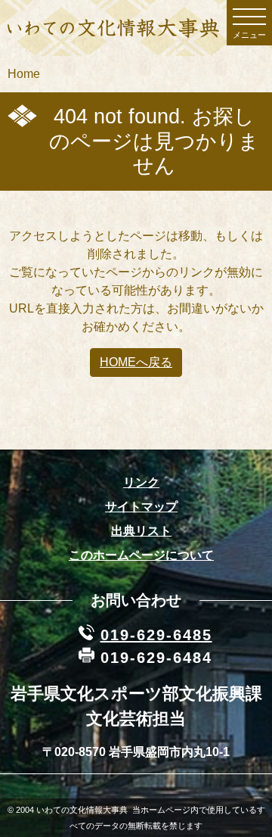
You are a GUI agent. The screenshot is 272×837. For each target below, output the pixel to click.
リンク (141, 482)
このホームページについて (141, 555)
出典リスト (141, 530)
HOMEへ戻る (136, 362)
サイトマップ (141, 506)
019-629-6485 (156, 635)
